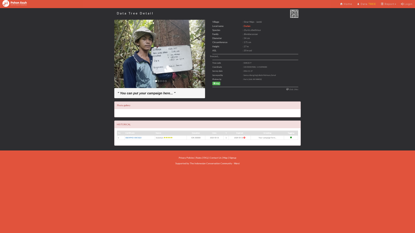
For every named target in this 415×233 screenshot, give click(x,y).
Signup (232, 157)
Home (347, 4)
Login (408, 4)
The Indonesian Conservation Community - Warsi (215, 163)
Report (389, 4)
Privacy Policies (186, 157)
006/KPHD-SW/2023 (133, 138)
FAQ (205, 157)
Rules (199, 157)
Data (368, 4)
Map (217, 83)
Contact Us (215, 157)
